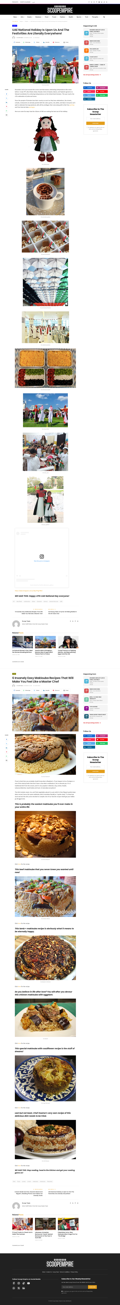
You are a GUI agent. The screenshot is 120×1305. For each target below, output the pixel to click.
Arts (22, 17)
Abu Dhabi (19, 601)
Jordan (23, 1181)
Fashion (62, 17)
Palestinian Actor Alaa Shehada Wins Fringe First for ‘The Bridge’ (67, 1234)
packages (32, 107)
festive (46, 601)
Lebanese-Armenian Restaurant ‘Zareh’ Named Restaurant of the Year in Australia (44, 1235)
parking (72, 105)
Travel (54, 17)
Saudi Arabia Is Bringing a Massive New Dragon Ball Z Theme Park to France (44, 652)
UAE (61, 601)
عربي (33, 2)
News (15, 17)
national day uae (53, 601)
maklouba (35, 1181)
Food (46, 17)
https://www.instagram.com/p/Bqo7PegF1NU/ (29, 591)
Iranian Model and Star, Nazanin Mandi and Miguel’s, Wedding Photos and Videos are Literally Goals (29, 1193)
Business (38, 17)
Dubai (33, 601)
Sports (79, 17)
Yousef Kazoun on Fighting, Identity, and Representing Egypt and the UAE (67, 652)
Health (71, 17)
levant (29, 1181)
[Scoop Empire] (60, 9)
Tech (86, 17)
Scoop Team (20, 37)
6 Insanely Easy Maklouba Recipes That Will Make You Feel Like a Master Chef (29, 612)
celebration (27, 601)
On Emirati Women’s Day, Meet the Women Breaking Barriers (22, 651)
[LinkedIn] (6, 102)
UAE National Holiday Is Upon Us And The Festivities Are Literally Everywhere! (61, 1193)
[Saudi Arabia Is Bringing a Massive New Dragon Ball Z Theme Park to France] (45, 642)
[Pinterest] (6, 106)
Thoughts (95, 17)
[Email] (6, 114)
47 (14, 601)
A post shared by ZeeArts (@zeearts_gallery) (41, 585)
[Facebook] (6, 94)
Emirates (39, 601)
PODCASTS (15, 2)
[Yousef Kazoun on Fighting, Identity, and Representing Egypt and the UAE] (68, 642)
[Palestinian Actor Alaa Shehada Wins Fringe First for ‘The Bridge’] (68, 1224)
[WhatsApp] (6, 110)
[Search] (104, 17)
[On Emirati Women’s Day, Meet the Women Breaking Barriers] (22, 642)
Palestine (49, 1181)
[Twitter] (6, 98)
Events (29, 17)
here (19, 864)
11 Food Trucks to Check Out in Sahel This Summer (22, 1233)
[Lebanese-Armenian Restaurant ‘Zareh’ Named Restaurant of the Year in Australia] (45, 1224)
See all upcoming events (92, 75)
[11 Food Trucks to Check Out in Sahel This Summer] (22, 1224)
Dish (14, 1181)
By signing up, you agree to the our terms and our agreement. (96, 129)
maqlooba (42, 1181)
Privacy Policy (99, 129)
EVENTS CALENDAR (25, 2)
